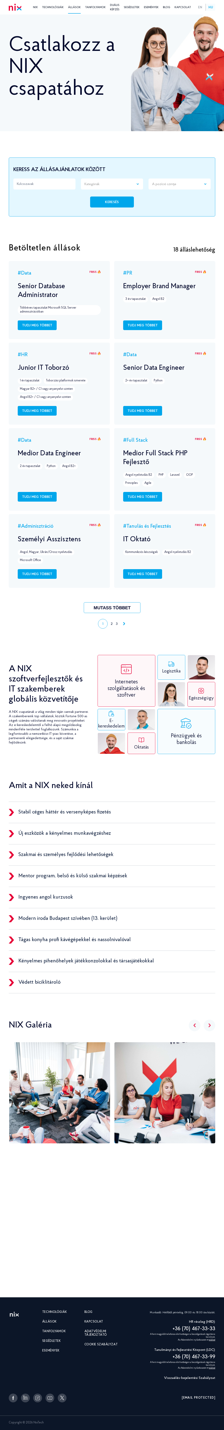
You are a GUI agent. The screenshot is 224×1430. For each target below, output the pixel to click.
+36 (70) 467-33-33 (194, 1329)
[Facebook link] (13, 1398)
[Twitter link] (62, 1398)
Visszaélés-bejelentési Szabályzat (189, 1378)
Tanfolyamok (95, 7)
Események (151, 7)
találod (212, 1340)
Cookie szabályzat (101, 1344)
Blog (166, 7)
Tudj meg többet (37, 325)
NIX (35, 7)
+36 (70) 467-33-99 (194, 1357)
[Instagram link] (37, 1398)
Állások (74, 7)
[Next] (209, 1025)
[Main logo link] (14, 1314)
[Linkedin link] (25, 1398)
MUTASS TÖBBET (112, 607)
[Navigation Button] (123, 624)
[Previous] (194, 1025)
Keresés (112, 202)
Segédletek (132, 7)
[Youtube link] (50, 1398)
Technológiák (53, 7)
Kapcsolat (183, 7)
